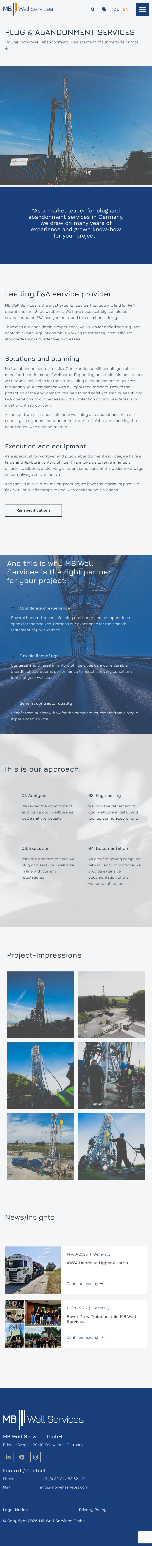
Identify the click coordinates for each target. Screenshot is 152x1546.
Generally (101, 1254)
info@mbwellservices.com (64, 1487)
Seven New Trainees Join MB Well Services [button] (101, 1319)
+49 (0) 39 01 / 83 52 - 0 (62, 1478)
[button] (142, 9)
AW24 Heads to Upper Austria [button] (97, 1262)
